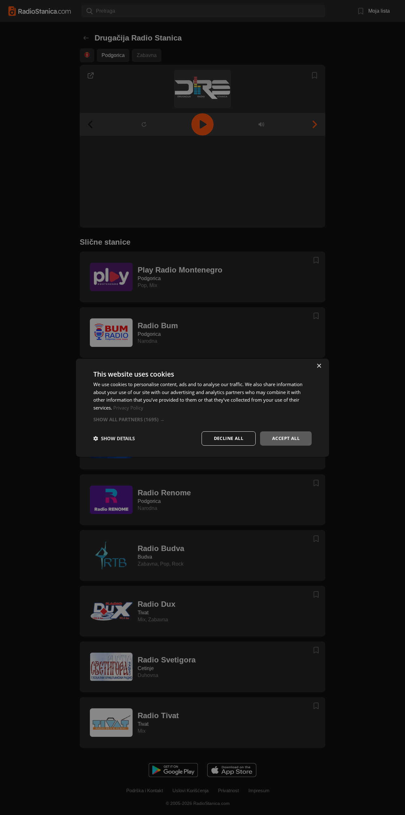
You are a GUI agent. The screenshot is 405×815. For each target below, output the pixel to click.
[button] (202, 419)
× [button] (318, 365)
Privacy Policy (128, 407)
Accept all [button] (286, 438)
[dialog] (202, 407)
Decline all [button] (228, 438)
